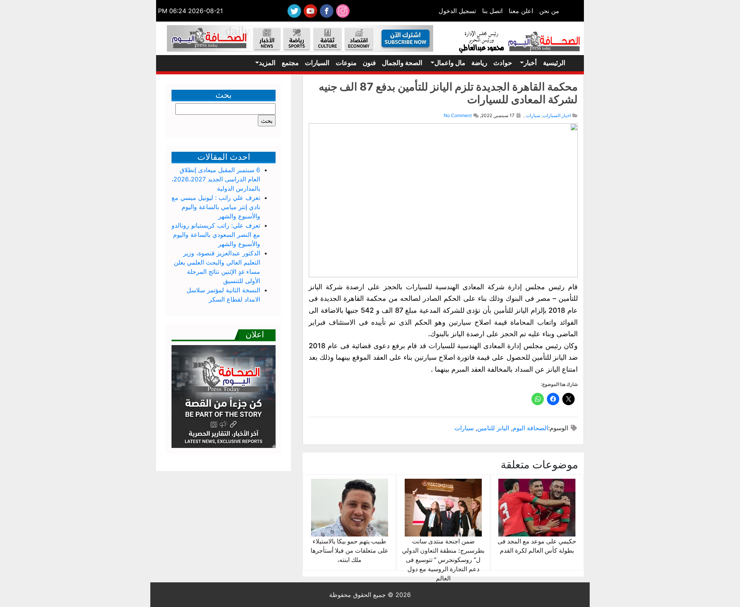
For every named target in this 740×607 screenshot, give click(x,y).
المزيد (267, 63)
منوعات (346, 63)
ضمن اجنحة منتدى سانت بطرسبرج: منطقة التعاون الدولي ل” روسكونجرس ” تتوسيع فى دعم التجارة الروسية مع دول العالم (443, 559)
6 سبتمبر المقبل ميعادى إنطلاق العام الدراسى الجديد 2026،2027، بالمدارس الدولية (216, 179)
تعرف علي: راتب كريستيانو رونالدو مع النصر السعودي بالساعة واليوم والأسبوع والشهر (216, 234)
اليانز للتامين (493, 428)
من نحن (549, 11)
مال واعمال (449, 63)
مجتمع (290, 63)
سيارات (533, 115)
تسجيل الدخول (457, 11)
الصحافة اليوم (530, 428)
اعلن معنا (521, 11)
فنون (369, 63)
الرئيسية (554, 63)
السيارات (317, 63)
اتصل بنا (492, 11)
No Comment (458, 115)
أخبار (530, 63)
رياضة (479, 63)
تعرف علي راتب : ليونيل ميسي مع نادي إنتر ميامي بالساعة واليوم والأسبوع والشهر (216, 207)
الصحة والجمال (402, 63)
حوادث (502, 63)
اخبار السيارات (557, 115)
